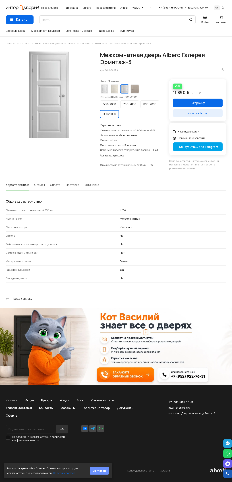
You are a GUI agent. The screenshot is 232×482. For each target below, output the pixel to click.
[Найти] (191, 19)
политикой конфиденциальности (38, 438)
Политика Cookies (64, 473)
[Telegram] (92, 428)
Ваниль (114, 89)
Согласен (99, 470)
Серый (134, 89)
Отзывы (39, 185)
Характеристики (17, 185)
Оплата (55, 185)
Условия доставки (19, 408)
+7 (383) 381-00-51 (171, 7)
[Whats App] (100, 428)
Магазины (68, 408)
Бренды (46, 400)
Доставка (72, 185)
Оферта (12, 415)
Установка (91, 185)
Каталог (12, 400)
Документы (125, 408)
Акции (29, 400)
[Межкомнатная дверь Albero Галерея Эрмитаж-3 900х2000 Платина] (49, 94)
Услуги (64, 400)
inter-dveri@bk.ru (179, 408)
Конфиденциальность (140, 470)
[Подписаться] (62, 429)
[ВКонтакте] (84, 428)
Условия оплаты (102, 400)
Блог (80, 400)
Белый (104, 89)
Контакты (46, 408)
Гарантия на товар (96, 408)
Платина (124, 89)
